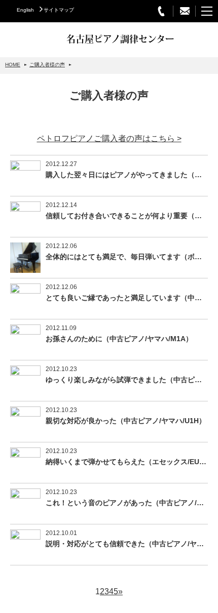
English (25, 10)
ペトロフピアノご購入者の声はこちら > (109, 138)
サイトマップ (59, 10)
